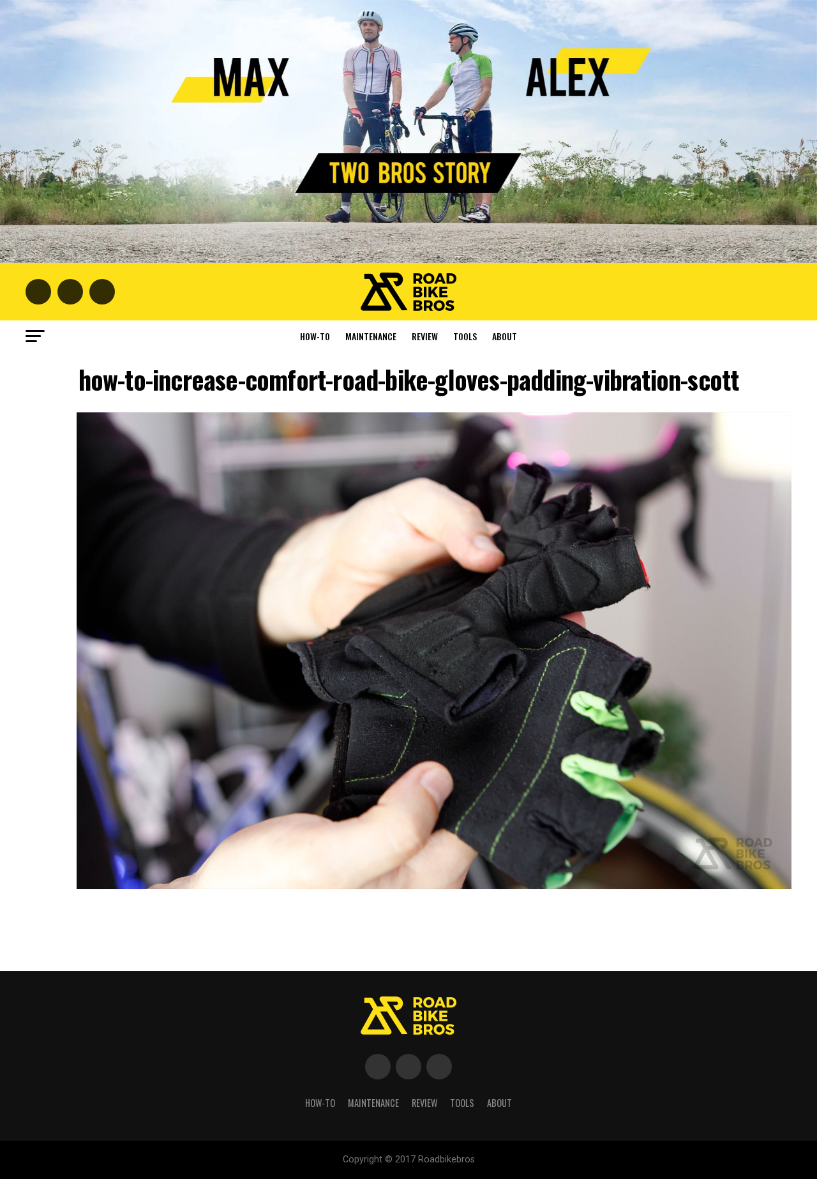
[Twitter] (408, 1066)
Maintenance (370, 336)
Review (425, 336)
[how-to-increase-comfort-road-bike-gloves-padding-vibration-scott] (434, 886)
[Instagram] (439, 1066)
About (504, 336)
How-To (315, 336)
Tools (465, 336)
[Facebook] (378, 1066)
